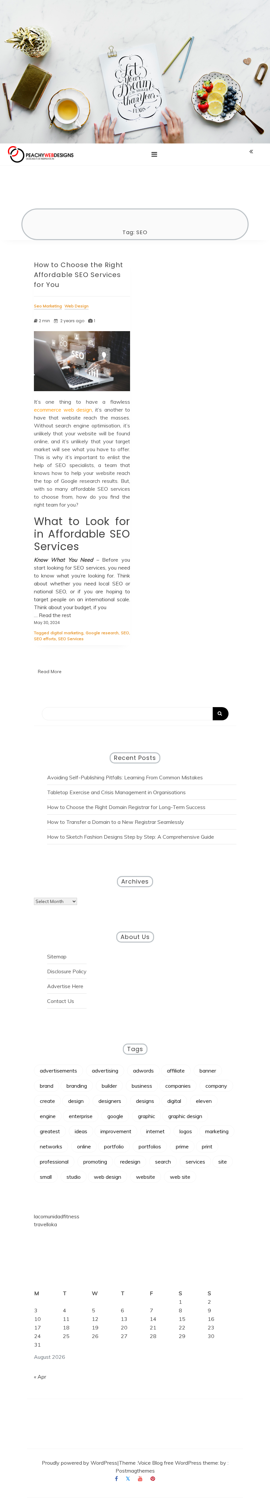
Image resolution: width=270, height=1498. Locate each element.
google (115, 1116)
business (142, 1085)
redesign (130, 1161)
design (76, 1101)
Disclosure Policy (67, 971)
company (216, 1085)
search (163, 1161)
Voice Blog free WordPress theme (178, 1462)
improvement (115, 1131)
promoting (95, 1161)
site (222, 1161)
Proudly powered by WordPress (79, 1462)
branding (77, 1085)
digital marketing (66, 632)
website (145, 1176)
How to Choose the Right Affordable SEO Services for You (78, 274)
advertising (105, 1070)
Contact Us (60, 1001)
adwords (143, 1070)
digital (174, 1101)
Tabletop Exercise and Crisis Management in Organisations (116, 792)
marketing (217, 1131)
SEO (125, 632)
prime (182, 1146)
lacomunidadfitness (56, 1216)
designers (109, 1101)
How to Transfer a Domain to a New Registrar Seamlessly (115, 822)
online (84, 1146)
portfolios (150, 1146)
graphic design (185, 1116)
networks (51, 1146)
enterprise (81, 1116)
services (195, 1161)
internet (155, 1131)
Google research (102, 632)
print (207, 1146)
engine (48, 1116)
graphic (146, 1116)
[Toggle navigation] (154, 154)
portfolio (114, 1146)
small (46, 1176)
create (47, 1101)
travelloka (45, 1224)
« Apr (40, 1376)
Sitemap (57, 956)
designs (145, 1101)
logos (185, 1131)
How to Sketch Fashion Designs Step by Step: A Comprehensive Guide (130, 836)
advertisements (58, 1070)
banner (208, 1070)
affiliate (176, 1070)
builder (109, 1085)
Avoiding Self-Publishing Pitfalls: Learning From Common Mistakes (125, 777)
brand (46, 1085)
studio (74, 1176)
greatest (50, 1131)
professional (54, 1161)
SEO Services (71, 638)
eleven (204, 1101)
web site (180, 1176)
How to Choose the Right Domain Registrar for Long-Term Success (126, 807)
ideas (81, 1131)
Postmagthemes (135, 1470)
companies (178, 1085)
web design (107, 1176)
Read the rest (55, 615)
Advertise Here (65, 986)
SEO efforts (45, 638)
